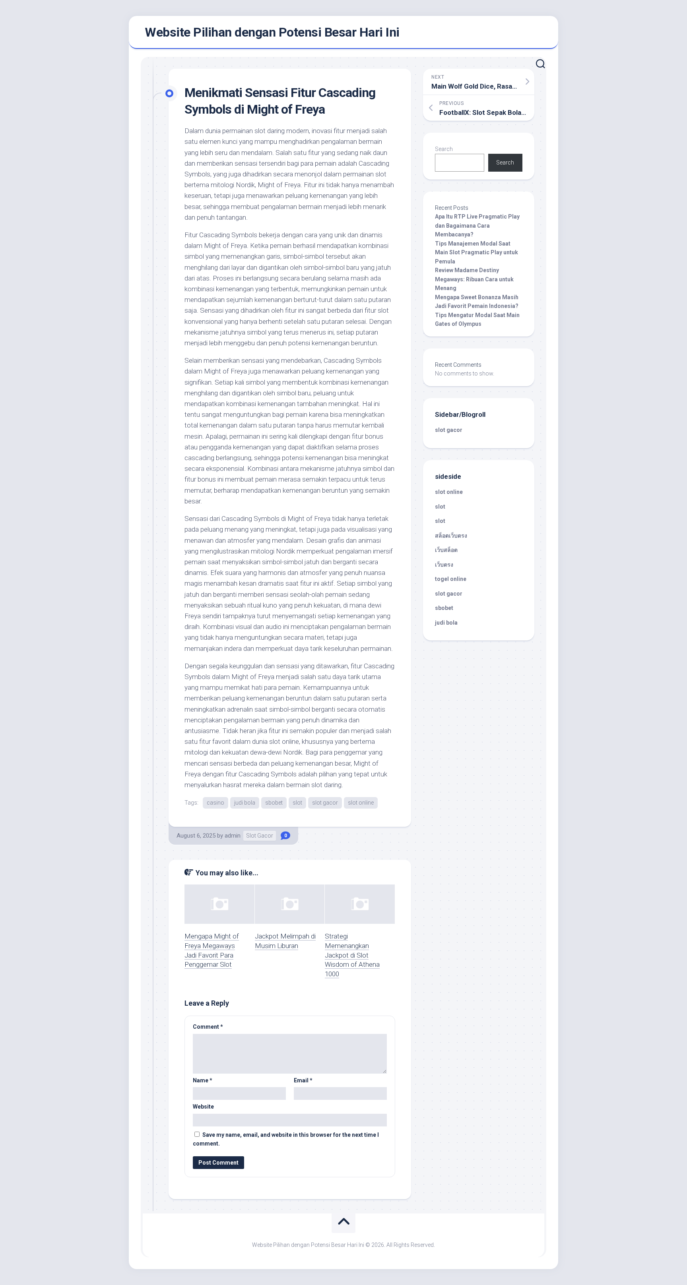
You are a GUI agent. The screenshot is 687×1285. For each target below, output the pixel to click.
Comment (208, 1027)
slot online (361, 802)
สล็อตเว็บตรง (451, 535)
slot (297, 802)
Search (444, 149)
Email (303, 1080)
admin (233, 835)
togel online (450, 579)
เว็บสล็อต (446, 550)
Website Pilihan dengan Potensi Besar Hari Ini (272, 32)
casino (215, 802)
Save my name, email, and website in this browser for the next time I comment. (286, 1139)
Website (203, 1106)
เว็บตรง (444, 564)
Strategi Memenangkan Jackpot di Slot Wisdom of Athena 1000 (352, 955)
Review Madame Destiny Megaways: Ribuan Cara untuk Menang (474, 279)
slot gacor (325, 802)
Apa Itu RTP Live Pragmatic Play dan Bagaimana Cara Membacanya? (477, 225)
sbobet (274, 802)
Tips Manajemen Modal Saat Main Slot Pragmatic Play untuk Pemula (476, 252)
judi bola (244, 802)
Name (202, 1080)
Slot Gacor (259, 835)
